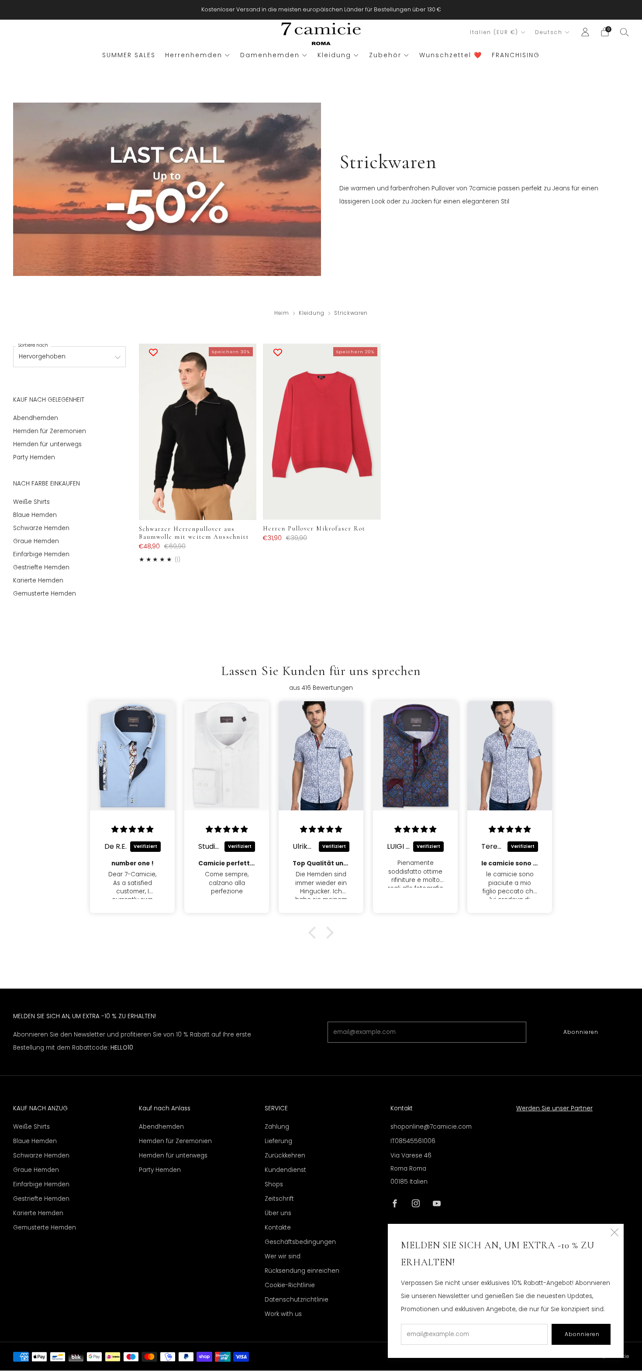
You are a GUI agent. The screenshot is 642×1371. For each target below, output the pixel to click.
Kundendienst (285, 1170)
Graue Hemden (36, 541)
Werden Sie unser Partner (554, 1108)
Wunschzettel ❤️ (450, 55)
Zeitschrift (279, 1199)
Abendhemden (35, 418)
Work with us (283, 1314)
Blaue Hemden (35, 515)
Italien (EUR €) (494, 32)
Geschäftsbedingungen (300, 1242)
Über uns (278, 1213)
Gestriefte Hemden (41, 567)
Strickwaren (351, 313)
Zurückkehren (285, 1155)
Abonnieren (580, 1032)
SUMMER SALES (128, 55)
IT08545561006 (412, 1141)
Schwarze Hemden (41, 528)
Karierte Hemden (38, 580)
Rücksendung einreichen (302, 1271)
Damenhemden (270, 55)
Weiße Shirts (31, 502)
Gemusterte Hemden (44, 593)
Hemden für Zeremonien (49, 431)
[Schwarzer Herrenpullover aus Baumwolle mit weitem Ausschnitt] (197, 432)
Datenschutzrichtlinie (296, 1299)
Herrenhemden (193, 55)
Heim (281, 313)
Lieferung (278, 1141)
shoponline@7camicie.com (431, 1127)
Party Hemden (34, 457)
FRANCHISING (516, 55)
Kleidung (334, 55)
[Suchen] (624, 32)
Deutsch (549, 32)
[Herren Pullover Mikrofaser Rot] (321, 432)
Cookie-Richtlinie (290, 1285)
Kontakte (278, 1227)
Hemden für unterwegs (47, 444)
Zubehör (385, 55)
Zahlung (277, 1127)
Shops (274, 1184)
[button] (314, 933)
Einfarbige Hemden (41, 554)
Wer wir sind (282, 1256)
